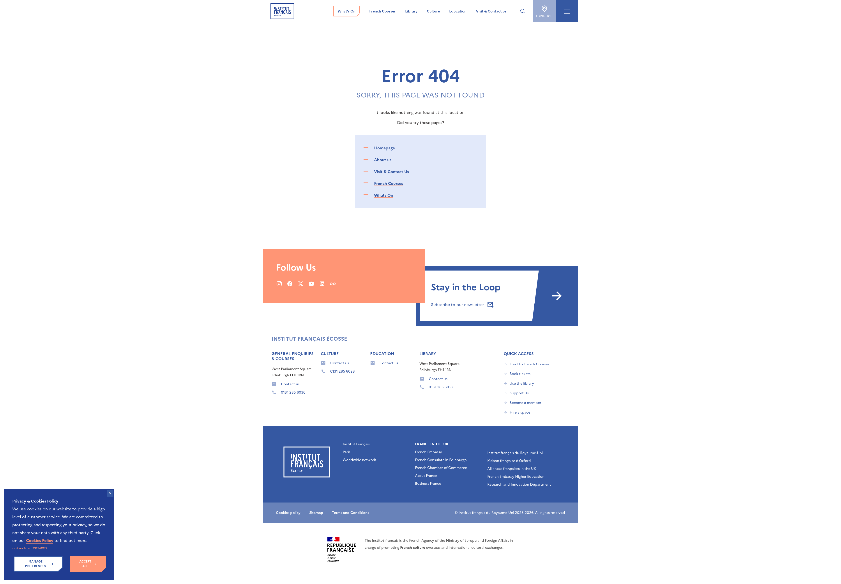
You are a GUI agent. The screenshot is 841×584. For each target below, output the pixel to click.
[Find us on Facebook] (290, 283)
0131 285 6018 (441, 387)
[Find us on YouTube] (311, 283)
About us (382, 160)
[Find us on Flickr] (333, 283)
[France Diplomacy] (341, 549)
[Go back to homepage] (282, 11)
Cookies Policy (39, 540)
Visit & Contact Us (391, 172)
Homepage (384, 148)
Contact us (290, 384)
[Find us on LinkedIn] (322, 283)
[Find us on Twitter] (300, 283)
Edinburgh (544, 16)
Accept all (85, 563)
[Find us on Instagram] (279, 283)
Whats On (383, 195)
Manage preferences (35, 563)
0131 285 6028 (342, 371)
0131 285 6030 (293, 392)
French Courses (388, 183)
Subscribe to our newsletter (458, 305)
